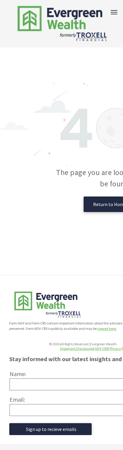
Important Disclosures (76, 348)
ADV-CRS (101, 348)
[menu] (114, 12)
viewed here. (107, 328)
